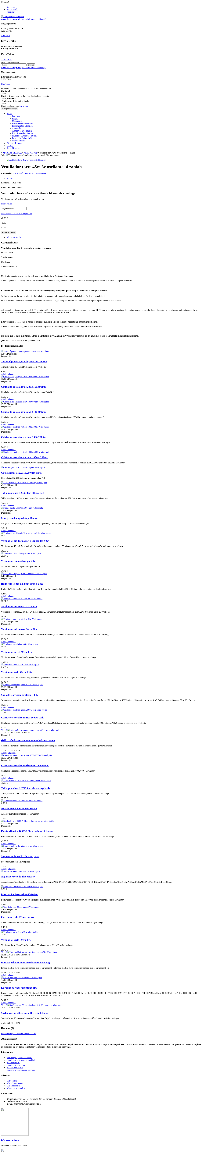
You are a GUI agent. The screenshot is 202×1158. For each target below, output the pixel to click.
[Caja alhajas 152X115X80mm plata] (18, 467)
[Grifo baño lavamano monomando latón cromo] (29, 730)
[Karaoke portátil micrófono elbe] (16, 977)
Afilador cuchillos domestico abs (19, 808)
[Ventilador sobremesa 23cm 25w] (16, 598)
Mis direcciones (13, 1086)
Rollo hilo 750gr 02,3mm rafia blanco (22, 583)
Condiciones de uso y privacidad (21, 1060)
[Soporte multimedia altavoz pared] (17, 846)
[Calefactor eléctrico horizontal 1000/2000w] (21, 755)
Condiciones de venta (16, 1065)
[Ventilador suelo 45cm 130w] (15, 664)
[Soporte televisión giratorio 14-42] (17, 684)
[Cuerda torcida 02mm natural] (15, 907)
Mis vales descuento (15, 1083)
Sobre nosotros (13, 1062)
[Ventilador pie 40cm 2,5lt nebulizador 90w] (21, 533)
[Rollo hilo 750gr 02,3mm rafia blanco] (19, 573)
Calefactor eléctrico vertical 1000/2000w (23, 437)
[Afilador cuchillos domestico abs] (16, 800)
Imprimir (10, 178)
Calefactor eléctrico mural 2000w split (22, 717)
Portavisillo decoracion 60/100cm (19, 894)
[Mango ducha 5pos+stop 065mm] (16, 508)
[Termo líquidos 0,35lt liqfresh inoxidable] (20, 351)
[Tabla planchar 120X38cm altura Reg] (18, 482)
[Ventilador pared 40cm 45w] (14, 644)
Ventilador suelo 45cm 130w (17, 672)
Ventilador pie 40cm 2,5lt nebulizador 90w (25, 540)
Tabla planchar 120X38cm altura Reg (22, 492)
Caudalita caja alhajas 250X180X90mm (23, 411)
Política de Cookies (15, 1067)
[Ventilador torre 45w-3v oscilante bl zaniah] (26, 160)
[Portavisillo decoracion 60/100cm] (17, 886)
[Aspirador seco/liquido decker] (15, 871)
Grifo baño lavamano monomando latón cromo (28, 740)
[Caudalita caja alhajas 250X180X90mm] (19, 402)
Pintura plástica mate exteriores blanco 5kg (25, 962)
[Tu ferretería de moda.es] (12, 16)
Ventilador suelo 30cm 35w (16, 939)
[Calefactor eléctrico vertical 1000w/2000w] (21, 452)
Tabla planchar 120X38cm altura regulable (25, 788)
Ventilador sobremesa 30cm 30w (19, 629)
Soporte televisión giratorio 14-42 (19, 694)
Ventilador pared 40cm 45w (16, 651)
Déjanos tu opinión (10, 1140)
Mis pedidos (12, 1081)
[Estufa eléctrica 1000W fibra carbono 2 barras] (22, 821)
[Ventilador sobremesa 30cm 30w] (16, 619)
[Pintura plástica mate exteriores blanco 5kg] (27, 952)
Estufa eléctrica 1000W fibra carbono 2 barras (27, 831)
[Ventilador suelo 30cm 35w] (14, 932)
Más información (14, 237)
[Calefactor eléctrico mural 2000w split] (19, 710)
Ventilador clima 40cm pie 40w (18, 561)
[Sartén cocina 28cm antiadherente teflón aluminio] (30, 1005)
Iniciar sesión (12, 9)
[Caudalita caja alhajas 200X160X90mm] (19, 376)
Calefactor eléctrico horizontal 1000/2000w (25, 765)
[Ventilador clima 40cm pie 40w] (16, 553)
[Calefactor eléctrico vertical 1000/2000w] (20, 427)
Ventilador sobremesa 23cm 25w (19, 606)
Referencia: (6, 183)
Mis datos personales (16, 1088)
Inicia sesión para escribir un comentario (30, 173)
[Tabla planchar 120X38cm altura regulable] (21, 780)
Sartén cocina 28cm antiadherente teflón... (24, 1012)
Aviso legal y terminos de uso (19, 1057)
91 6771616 (6, 59)
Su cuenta (11, 7)
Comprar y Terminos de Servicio (21, 1070)
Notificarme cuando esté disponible (16, 213)
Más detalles (6, 204)
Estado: (4, 187)
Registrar (10, 12)
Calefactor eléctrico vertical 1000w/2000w (24, 457)
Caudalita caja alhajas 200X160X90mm (23, 386)
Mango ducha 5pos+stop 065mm (19, 518)
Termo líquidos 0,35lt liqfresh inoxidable (24, 361)
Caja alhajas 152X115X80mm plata (21, 472)
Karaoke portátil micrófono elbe (19, 987)
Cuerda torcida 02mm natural (18, 917)
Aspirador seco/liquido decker (18, 876)
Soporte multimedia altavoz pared (20, 856)
